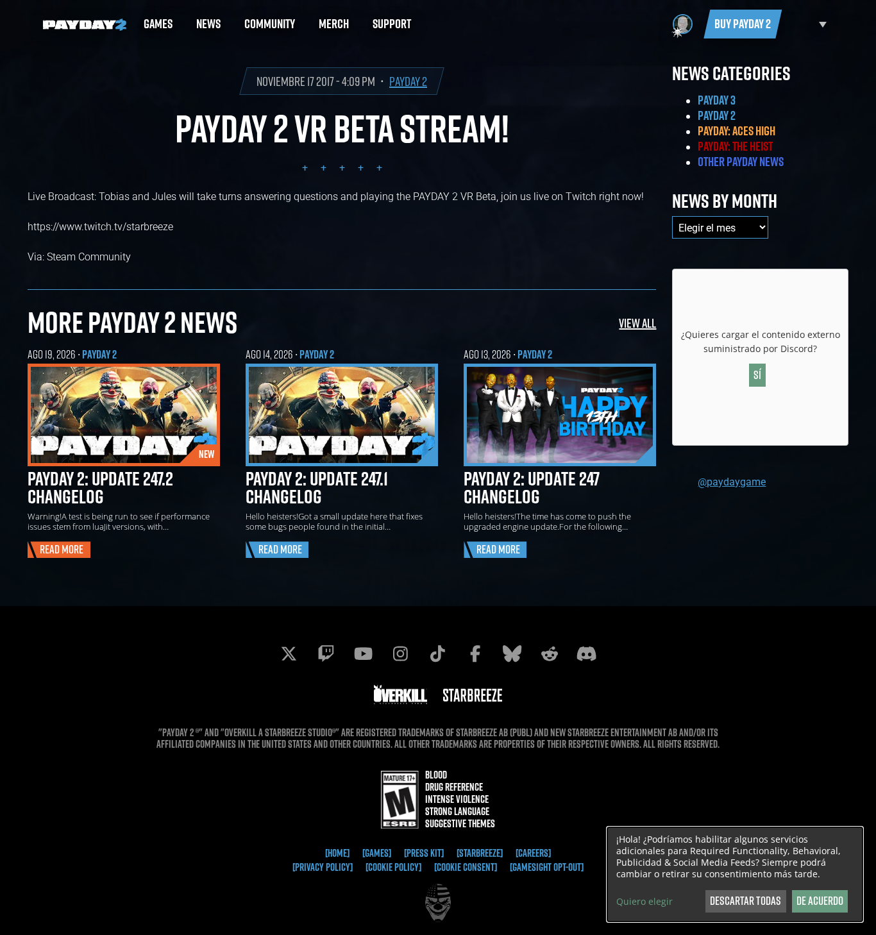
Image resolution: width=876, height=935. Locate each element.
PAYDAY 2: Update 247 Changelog (532, 487)
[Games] (376, 853)
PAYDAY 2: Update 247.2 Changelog (100, 487)
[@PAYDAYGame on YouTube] (363, 653)
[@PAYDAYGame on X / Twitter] (289, 653)
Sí (757, 375)
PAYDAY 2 (408, 81)
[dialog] (735, 874)
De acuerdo (819, 901)
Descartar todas (745, 901)
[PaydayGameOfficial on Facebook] (475, 653)
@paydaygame (732, 481)
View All (637, 323)
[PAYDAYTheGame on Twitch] (326, 653)
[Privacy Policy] (322, 867)
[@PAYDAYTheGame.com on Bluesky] (512, 653)
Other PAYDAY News (741, 162)
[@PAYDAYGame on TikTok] (438, 653)
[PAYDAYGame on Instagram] (401, 653)
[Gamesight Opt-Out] (547, 867)
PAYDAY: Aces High (736, 131)
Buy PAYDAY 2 (742, 24)
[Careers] (533, 853)
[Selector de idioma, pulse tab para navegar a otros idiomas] (807, 24)
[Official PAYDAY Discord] (587, 653)
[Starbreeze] (480, 853)
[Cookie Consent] (465, 867)
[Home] (337, 853)
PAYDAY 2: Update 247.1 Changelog (317, 487)
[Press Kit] (424, 853)
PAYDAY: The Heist (735, 146)
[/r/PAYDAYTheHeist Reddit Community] (549, 653)
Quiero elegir (644, 902)
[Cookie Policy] (393, 867)
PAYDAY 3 (717, 100)
